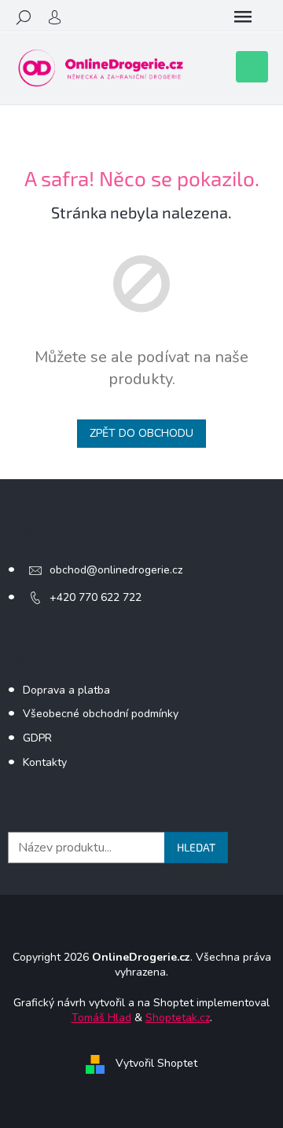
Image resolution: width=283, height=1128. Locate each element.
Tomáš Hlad (101, 1017)
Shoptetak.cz (177, 1017)
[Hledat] (23, 17)
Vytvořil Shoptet (156, 1064)
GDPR (37, 738)
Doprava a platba (66, 690)
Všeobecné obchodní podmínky (100, 713)
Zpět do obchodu (141, 433)
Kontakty (45, 762)
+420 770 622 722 (96, 597)
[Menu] (243, 17)
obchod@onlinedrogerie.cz (116, 569)
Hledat (196, 847)
